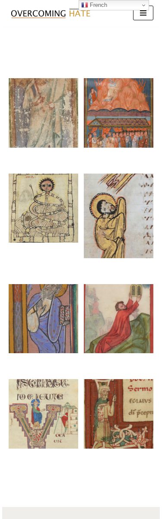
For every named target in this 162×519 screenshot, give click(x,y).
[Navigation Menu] (143, 13)
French (97, 5)
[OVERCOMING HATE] (50, 13)
